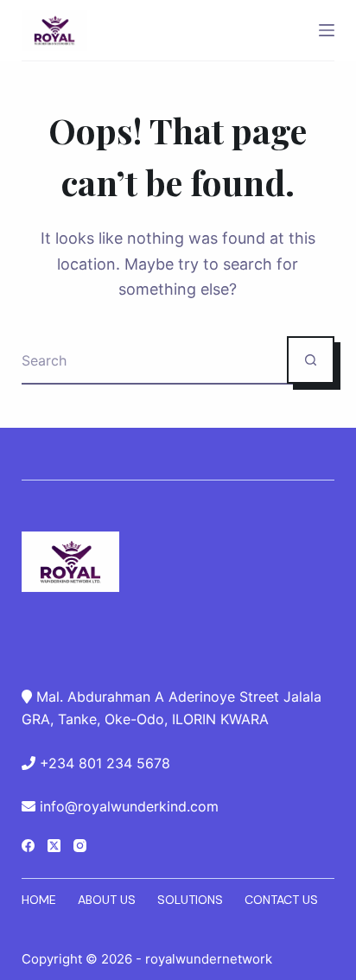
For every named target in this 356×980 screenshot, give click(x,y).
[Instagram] (79, 845)
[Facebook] (28, 845)
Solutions (190, 899)
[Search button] (310, 360)
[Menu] (326, 30)
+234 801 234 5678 (105, 763)
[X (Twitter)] (54, 845)
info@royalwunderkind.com (129, 806)
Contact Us (281, 899)
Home (39, 899)
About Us (107, 899)
